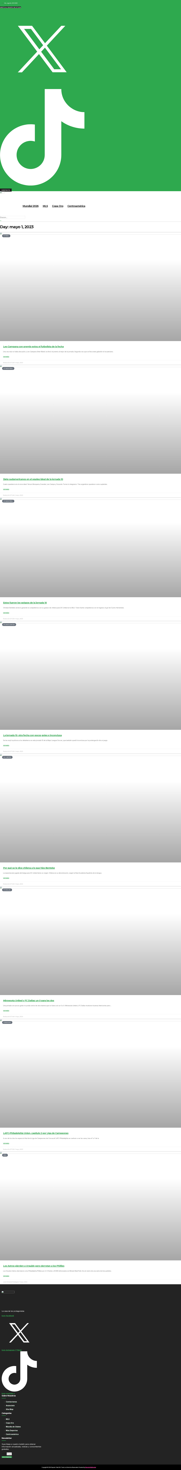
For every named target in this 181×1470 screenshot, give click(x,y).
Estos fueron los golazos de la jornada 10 (25, 602)
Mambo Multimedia (90, 1467)
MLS (45, 206)
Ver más (6, 357)
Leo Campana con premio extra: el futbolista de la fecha (33, 346)
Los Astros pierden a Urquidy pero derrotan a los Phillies (33, 1266)
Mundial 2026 (31, 206)
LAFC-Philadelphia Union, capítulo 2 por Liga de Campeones (35, 1133)
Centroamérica (76, 206)
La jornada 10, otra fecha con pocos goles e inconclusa (32, 735)
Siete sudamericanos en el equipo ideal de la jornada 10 (33, 479)
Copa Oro (57, 206)
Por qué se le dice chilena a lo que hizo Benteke (29, 868)
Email (4, 1454)
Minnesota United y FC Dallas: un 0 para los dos (28, 1000)
